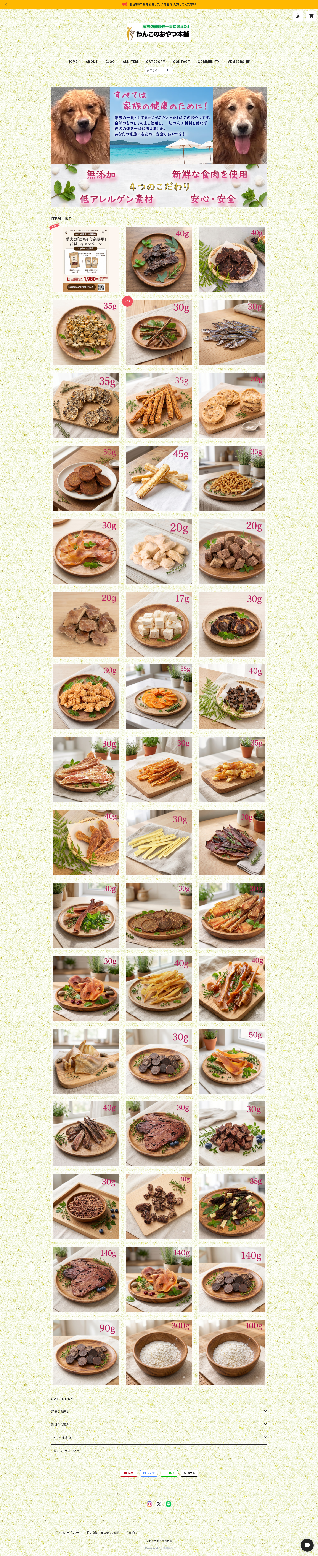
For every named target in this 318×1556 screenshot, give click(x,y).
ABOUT (92, 61)
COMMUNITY (208, 61)
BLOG (110, 61)
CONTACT (181, 61)
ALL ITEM (130, 61)
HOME (72, 61)
